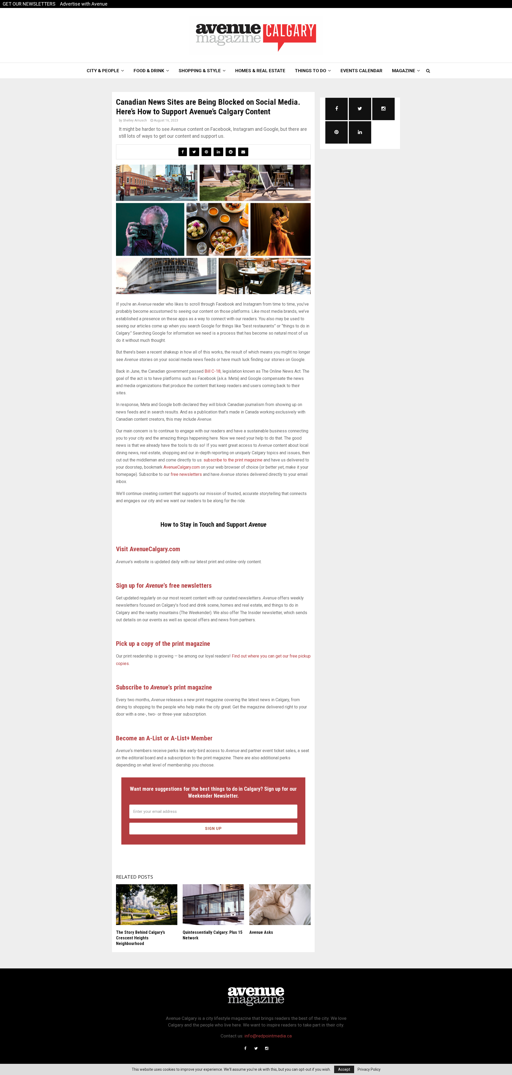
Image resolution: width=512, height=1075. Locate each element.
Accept (344, 1069)
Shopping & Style (200, 70)
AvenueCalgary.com (181, 467)
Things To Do (310, 70)
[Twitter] (256, 1048)
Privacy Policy (369, 1069)
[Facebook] (245, 1048)
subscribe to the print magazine (232, 460)
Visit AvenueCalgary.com (148, 549)
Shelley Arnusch (135, 120)
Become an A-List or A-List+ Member (164, 738)
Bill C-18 (213, 371)
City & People (103, 70)
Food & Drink (149, 70)
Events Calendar (361, 70)
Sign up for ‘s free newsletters (164, 585)
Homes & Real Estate (260, 70)
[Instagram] (266, 1048)
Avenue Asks (261, 932)
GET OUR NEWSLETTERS (29, 4)
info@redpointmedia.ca (268, 1036)
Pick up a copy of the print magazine (163, 643)
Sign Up (213, 828)
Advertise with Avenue (83, 4)
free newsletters (186, 474)
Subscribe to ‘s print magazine (164, 687)
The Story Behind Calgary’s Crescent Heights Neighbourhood (140, 938)
